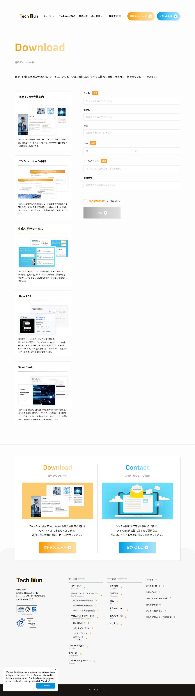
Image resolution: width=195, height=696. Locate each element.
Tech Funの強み (67, 16)
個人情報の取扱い (97, 200)
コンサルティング (80, 633)
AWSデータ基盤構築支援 (83, 600)
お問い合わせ (165, 16)
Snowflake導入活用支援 (83, 605)
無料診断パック (79, 623)
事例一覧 (83, 16)
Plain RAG (78, 638)
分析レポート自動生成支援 (84, 610)
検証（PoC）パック (81, 628)
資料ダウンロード (138, 16)
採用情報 (113, 16)
